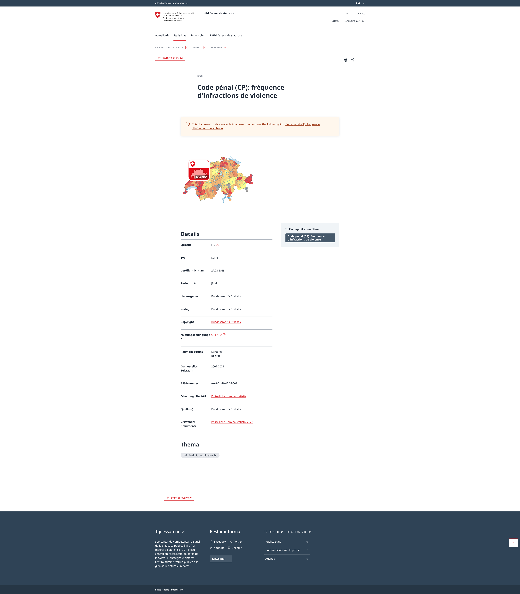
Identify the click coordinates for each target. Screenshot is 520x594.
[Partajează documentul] (352, 59)
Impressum (177, 589)
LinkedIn (236, 548)
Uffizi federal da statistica (218, 13)
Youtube (219, 548)
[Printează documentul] (345, 59)
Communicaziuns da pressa (282, 550)
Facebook (220, 541)
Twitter (237, 541)
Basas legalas (162, 589)
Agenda (270, 558)
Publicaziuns (273, 541)
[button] (162, 35)
